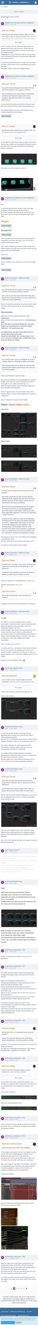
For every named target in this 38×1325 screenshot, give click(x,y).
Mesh (3, 338)
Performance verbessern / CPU (15, 950)
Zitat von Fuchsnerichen (12, 1144)
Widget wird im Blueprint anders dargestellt (19, 23)
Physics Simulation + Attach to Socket (17, 278)
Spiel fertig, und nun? (12, 850)
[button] (2, 2)
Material (3, 761)
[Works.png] (19, 708)
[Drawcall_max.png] (19, 1108)
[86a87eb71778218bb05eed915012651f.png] (19, 1188)
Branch (10, 1160)
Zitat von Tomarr (9, 84)
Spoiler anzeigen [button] (6, 116)
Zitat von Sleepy (8, 30)
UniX (6, 24)
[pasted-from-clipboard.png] (19, 159)
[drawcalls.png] (19, 1097)
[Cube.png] (19, 425)
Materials (25, 997)
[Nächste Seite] (26, 1288)
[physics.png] (19, 466)
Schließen (18, 1322)
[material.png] (19, 918)
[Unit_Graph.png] (14, 1238)
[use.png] (19, 451)
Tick (2, 1160)
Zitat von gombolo (9, 676)
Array (9, 840)
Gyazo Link (14, 644)
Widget (25, 38)
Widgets (26, 210)
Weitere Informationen (8, 1322)
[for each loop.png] (19, 814)
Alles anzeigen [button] (18, 42)
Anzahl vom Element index (13, 668)
